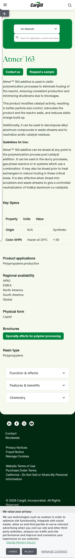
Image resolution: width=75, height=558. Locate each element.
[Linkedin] (9, 423)
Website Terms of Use (20, 466)
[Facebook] (16, 423)
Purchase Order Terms (21, 470)
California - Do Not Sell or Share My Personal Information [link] (37, 477)
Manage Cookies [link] (17, 456)
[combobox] (37, 29)
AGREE (13, 551)
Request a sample (42, 72)
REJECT (29, 551)
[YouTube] (31, 423)
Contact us (13, 72)
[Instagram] (24, 423)
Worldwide (12, 438)
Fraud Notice (15, 452)
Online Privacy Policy (21, 542)
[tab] (37, 373)
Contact (11, 433)
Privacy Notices (16, 447)
